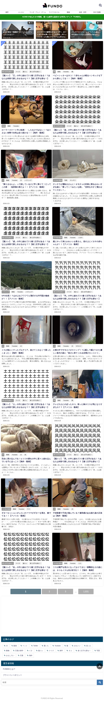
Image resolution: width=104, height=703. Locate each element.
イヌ (30, 650)
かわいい (77, 646)
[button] (4, 30)
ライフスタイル (54, 12)
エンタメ (21, 12)
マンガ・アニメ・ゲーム (38, 12)
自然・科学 (82, 12)
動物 (68, 12)
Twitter (35, 646)
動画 (59, 71)
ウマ (28, 509)
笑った (88, 646)
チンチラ (73, 180)
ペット (25, 646)
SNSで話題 (97, 12)
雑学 (7, 12)
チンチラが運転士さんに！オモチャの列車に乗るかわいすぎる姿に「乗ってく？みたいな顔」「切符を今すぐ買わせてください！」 (77, 187)
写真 (65, 180)
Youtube (66, 71)
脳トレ (25, 71)
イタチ (80, 237)
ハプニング (28, 180)
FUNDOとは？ (9, 669)
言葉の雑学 (19, 650)
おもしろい (10, 655)
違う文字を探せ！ (35, 71)
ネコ (70, 650)
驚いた (46, 646)
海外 (30, 655)
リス (79, 563)
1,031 (86, 591)
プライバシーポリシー (12, 675)
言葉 (21, 655)
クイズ (18, 71)
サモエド (78, 346)
